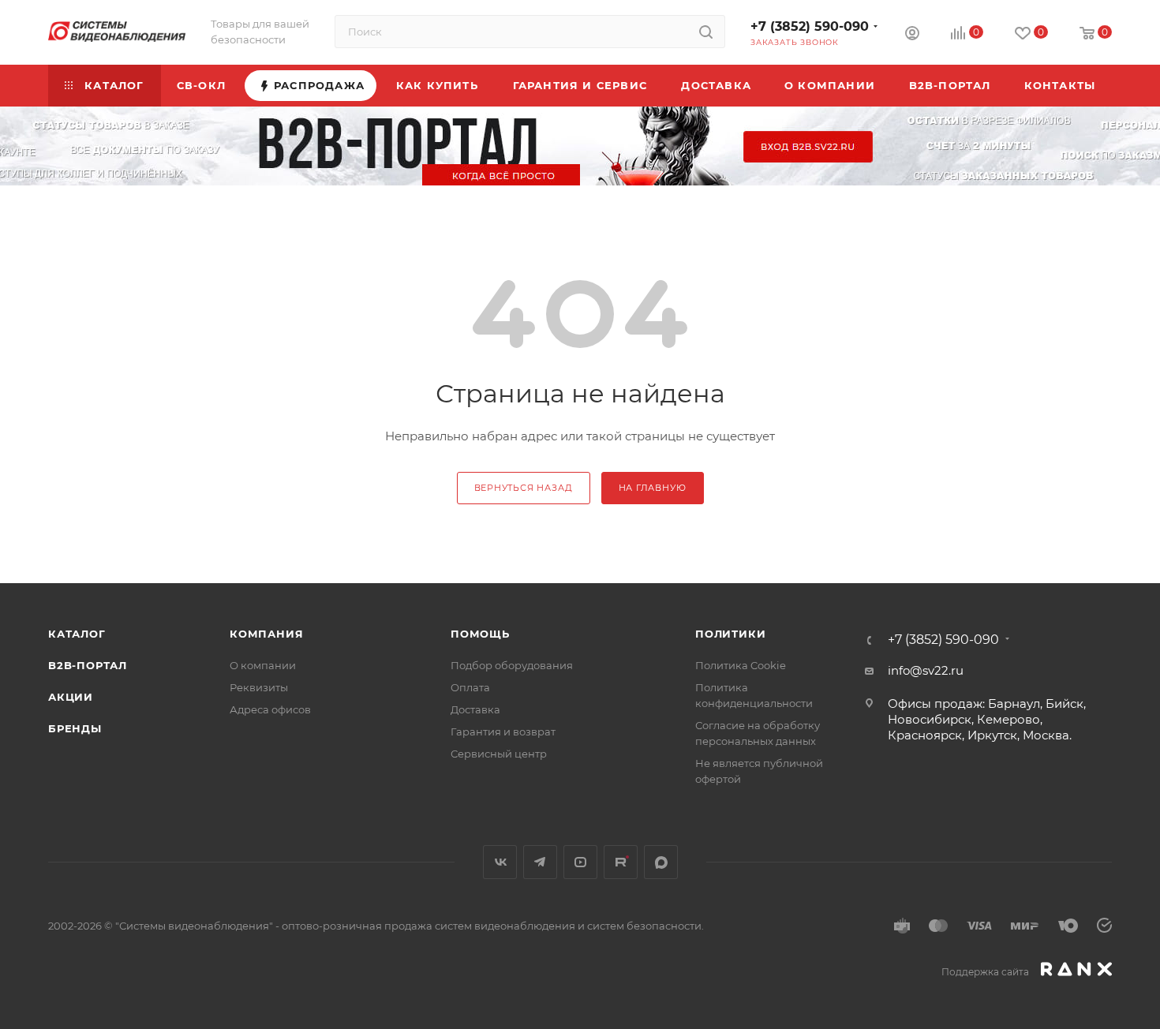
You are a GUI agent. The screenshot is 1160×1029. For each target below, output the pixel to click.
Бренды (75, 728)
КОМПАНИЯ (266, 633)
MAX (661, 862)
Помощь (480, 633)
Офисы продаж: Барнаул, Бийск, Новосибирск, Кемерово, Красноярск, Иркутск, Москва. (987, 719)
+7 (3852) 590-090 (809, 26)
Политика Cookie (740, 665)
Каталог (77, 633)
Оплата (470, 687)
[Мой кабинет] (912, 35)
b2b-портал (87, 665)
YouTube (580, 862)
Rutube (621, 862)
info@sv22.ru (926, 670)
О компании (263, 665)
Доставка (475, 709)
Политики (730, 633)
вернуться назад (523, 487)
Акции (70, 696)
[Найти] (706, 31)
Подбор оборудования (512, 665)
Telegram (540, 862)
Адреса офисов (270, 709)
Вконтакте (500, 862)
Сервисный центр (499, 753)
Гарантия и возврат (503, 731)
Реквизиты (259, 687)
